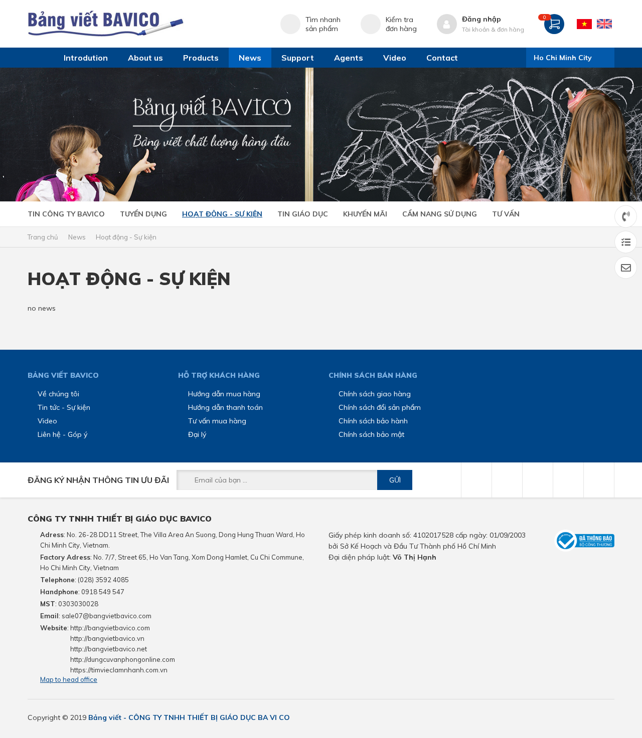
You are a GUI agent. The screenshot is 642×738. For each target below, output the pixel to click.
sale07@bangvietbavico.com (106, 616)
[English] (604, 24)
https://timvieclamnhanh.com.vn (119, 670)
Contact (442, 58)
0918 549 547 (102, 592)
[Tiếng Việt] (584, 24)
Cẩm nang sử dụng (439, 213)
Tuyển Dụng (143, 213)
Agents (348, 58)
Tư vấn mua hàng (217, 420)
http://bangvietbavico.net (108, 649)
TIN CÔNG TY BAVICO (66, 213)
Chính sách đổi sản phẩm (380, 407)
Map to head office (68, 679)
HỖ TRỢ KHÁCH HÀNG (219, 375)
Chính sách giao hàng (375, 393)
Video (394, 58)
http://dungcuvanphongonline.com (122, 659)
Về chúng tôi (58, 393)
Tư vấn (506, 213)
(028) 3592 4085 (103, 580)
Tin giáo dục (302, 213)
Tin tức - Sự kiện (64, 407)
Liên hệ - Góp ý (62, 434)
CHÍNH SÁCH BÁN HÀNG (373, 375)
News (250, 58)
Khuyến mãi (365, 213)
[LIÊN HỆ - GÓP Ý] (625, 268)
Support (297, 58)
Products (201, 58)
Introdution (86, 58)
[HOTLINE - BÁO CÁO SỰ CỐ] (625, 216)
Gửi (395, 479)
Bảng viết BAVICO (63, 375)
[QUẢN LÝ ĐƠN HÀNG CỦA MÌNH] (625, 242)
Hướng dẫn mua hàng (224, 393)
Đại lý (197, 434)
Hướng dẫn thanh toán (225, 407)
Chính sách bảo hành (373, 420)
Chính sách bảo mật (371, 434)
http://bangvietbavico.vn (107, 638)
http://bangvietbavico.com (110, 628)
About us (145, 58)
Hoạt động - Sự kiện (222, 213)
